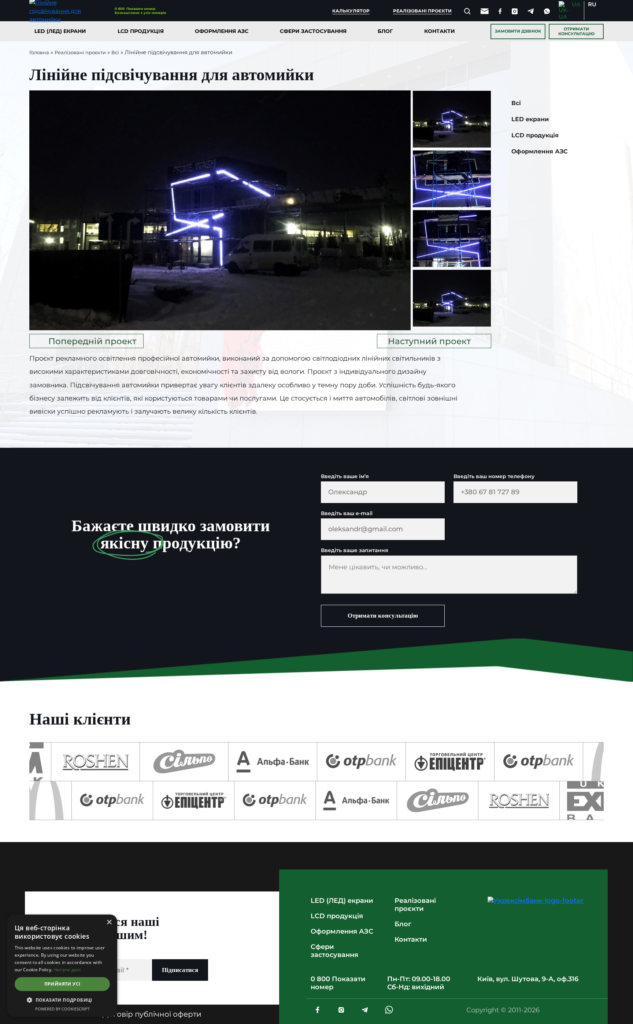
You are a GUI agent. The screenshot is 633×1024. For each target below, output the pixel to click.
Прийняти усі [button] (62, 984)
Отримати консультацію (576, 31)
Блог (385, 31)
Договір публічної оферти (152, 1014)
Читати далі (67, 970)
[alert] (62, 966)
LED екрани (530, 119)
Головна (39, 52)
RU (592, 4)
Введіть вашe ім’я (345, 476)
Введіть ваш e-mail (347, 513)
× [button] (109, 922)
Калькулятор (351, 11)
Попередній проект (92, 341)
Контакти (439, 31)
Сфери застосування (313, 31)
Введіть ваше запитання (354, 550)
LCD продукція (141, 31)
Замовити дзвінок (518, 31)
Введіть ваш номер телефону (494, 476)
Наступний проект (429, 341)
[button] (62, 1000)
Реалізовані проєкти (422, 11)
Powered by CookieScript (62, 1009)
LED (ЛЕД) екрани (60, 31)
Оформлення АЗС (221, 31)
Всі (115, 52)
